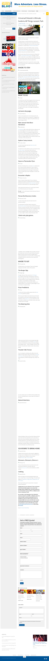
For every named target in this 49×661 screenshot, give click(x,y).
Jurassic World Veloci (25, 55)
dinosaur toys (24, 467)
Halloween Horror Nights (41, 642)
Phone (21, 537)
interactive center (23, 205)
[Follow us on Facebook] (13, 13)
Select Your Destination (24, 553)
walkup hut (27, 298)
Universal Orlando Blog (25, 507)
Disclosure (14, 655)
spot (34, 341)
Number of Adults (23, 541)
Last (32, 531)
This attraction (20, 129)
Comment (20, 607)
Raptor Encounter (32, 183)
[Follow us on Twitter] (14, 13)
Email (21, 533)
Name (21, 527)
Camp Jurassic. (22, 150)
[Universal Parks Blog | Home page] (7, 5)
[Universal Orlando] (31, 556)
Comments (22, 569)
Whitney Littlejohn (22, 23)
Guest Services (32, 145)
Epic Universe (35, 642)
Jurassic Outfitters (29, 457)
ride (33, 165)
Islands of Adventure (22, 13)
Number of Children (23, 545)
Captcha (21, 580)
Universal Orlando (32, 13)
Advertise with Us (33, 655)
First (20, 531)
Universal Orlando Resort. (33, 45)
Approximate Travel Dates (24, 565)
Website (20, 617)
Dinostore (22, 457)
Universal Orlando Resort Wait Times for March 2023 (30, 596)
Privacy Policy (27, 655)
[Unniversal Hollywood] (31, 557)
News (28, 13)
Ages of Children (23, 549)
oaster (30, 55)
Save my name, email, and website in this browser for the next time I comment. (30, 622)
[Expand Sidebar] (47, 13)
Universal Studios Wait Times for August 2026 (9, 643)
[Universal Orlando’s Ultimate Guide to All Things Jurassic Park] (29, 30)
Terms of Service (20, 655)
